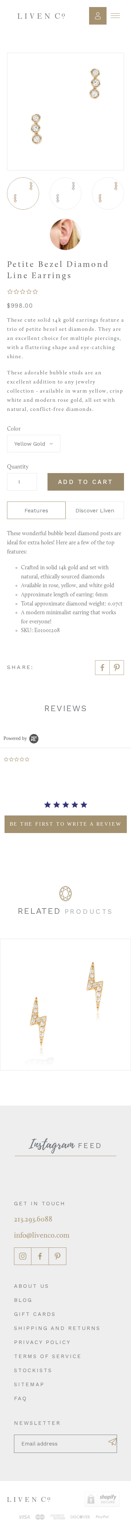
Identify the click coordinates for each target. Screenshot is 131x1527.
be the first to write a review (66, 824)
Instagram (22, 1256)
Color (14, 429)
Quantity (17, 467)
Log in (98, 16)
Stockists (33, 1370)
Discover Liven (94, 510)
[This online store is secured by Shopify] (102, 1499)
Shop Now (66, 1004)
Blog (23, 1300)
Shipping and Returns (57, 1328)
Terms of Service (48, 1356)
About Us (31, 1286)
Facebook (40, 1256)
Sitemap (29, 1384)
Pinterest (57, 1256)
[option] (65, 1004)
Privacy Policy (42, 1342)
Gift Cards (35, 1314)
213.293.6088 (33, 1219)
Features (36, 510)
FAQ (20, 1398)
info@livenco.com (42, 1235)
